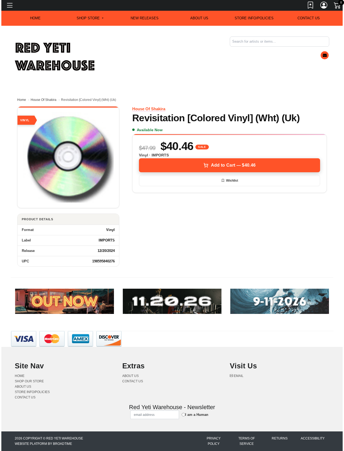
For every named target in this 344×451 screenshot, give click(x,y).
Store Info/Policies (254, 18)
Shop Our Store (29, 381)
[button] (90, 18)
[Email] (324, 55)
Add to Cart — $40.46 (233, 165)
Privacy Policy (214, 441)
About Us (199, 18)
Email (238, 376)
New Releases (145, 18)
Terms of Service (246, 441)
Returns (280, 438)
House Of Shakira (43, 100)
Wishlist (232, 180)
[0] (337, 6)
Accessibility (313, 438)
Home (21, 100)
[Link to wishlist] (310, 6)
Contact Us (309, 18)
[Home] (55, 56)
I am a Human (196, 415)
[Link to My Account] (324, 6)
